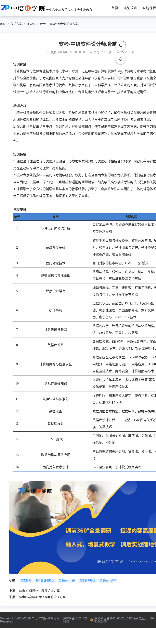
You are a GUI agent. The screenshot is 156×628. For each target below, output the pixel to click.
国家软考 (26, 580)
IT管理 (31, 23)
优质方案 (16, 23)
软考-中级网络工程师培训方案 (39, 591)
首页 (115, 8)
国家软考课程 (108, 580)
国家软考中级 (67, 580)
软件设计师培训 (45, 580)
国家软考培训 (87, 580)
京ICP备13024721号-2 (75, 620)
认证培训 (130, 8)
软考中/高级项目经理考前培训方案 (42, 597)
